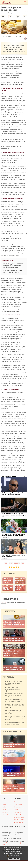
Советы (4, 804)
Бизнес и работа (19, 819)
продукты (17, 563)
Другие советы (18, 822)
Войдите (3, 603)
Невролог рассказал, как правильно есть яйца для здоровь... (20, 586)
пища (10, 563)
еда (6, 563)
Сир (23, 563)
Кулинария (17, 812)
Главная (4, 802)
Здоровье (17, 807)
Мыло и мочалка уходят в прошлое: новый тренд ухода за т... (8, 578)
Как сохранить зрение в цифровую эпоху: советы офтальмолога (12, 689)
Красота (16, 809)
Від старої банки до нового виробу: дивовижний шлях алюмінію (13, 683)
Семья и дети (18, 804)
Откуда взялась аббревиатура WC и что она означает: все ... (13, 774)
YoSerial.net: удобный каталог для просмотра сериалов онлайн (14, 695)
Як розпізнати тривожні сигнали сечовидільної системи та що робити (15, 717)
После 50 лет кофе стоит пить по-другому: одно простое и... (7, 586)
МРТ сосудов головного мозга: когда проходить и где (14, 723)
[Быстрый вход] (22, 2)
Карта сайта (5, 814)
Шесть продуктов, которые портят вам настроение (12, 271)
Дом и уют (17, 802)
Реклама (4, 809)
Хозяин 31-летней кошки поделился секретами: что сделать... (11, 653)
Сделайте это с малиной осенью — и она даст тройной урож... (20, 578)
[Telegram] (3, 16)
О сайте (4, 807)
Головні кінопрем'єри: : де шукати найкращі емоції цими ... (13, 639)
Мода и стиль (18, 814)
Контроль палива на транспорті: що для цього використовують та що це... (15, 705)
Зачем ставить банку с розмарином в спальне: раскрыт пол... (13, 788)
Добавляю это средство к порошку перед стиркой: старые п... (13, 624)
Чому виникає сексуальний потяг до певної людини (13, 700)
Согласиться (14, 859)
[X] (10, 16)
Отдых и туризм (19, 817)
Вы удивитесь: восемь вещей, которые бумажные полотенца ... (14, 668)
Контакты (5, 812)
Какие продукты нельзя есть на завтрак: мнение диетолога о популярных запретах (14, 265)
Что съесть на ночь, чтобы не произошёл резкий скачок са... (13, 760)
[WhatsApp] (18, 16)
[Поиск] (19, 2)
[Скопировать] (25, 16)
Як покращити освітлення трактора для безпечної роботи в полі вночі (15, 711)
